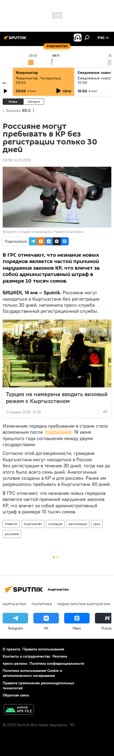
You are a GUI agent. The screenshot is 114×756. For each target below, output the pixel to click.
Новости (11, 524)
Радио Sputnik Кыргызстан (83, 603)
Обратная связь (16, 695)
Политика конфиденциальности (56, 663)
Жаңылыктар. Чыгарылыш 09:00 (38, 80)
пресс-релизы (15, 663)
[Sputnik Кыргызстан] (16, 39)
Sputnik (11, 232)
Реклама (59, 656)
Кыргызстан (33, 524)
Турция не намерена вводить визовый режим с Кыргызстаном (57, 397)
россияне (12, 534)
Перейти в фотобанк (69, 232)
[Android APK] (19, 710)
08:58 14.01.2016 (17, 160)
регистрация (78, 524)
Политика (42, 603)
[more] (105, 411)
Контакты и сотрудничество (26, 656)
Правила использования (43, 649)
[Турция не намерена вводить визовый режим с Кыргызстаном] (57, 353)
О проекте (11, 649)
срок (96, 524)
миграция (55, 524)
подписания (58, 432)
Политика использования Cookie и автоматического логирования (32, 673)
